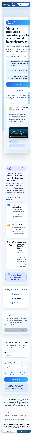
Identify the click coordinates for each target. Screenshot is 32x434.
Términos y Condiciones (18, 327)
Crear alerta (16, 379)
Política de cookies (17, 402)
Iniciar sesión (23, 4)
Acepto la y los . (17, 326)
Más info (16, 428)
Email (6, 352)
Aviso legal (15, 401)
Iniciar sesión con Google (17, 330)
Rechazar (8, 431)
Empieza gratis (19, 84)
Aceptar (23, 431)
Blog (13, 404)
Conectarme (18, 90)
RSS (17, 404)
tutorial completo (23, 97)
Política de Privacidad (20, 325)
